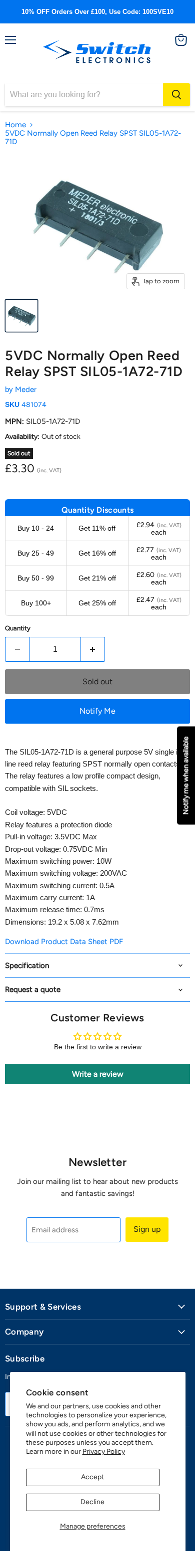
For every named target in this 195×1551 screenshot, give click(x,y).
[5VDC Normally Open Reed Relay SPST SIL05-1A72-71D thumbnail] (22, 316)
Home (15, 125)
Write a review (98, 1074)
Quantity (17, 628)
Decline (92, 1502)
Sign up (147, 1229)
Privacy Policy (103, 1451)
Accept (92, 1477)
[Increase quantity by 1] (93, 649)
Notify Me (98, 711)
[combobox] (84, 94)
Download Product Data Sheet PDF (64, 941)
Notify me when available (186, 776)
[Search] (176, 94)
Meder (25, 389)
